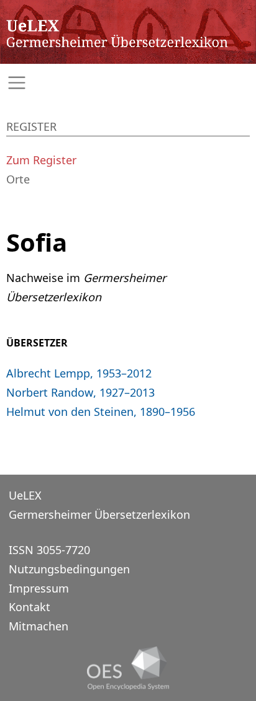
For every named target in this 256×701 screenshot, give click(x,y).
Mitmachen (38, 626)
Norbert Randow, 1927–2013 (80, 392)
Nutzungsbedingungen (69, 569)
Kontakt (29, 606)
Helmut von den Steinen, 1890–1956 (100, 411)
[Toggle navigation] (128, 82)
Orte (18, 179)
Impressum (39, 588)
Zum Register (41, 159)
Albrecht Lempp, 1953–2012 (79, 373)
